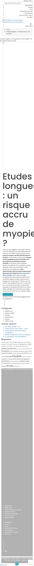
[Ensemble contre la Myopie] (13, 20)
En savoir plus (8, 294)
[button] (17, 563)
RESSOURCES (9, 516)
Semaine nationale (11, 514)
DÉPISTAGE (8, 508)
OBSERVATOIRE (10, 512)
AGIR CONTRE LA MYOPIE (13, 510)
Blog (31, 9)
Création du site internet (12, 560)
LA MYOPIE (8, 506)
